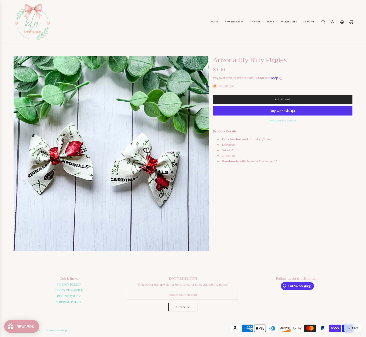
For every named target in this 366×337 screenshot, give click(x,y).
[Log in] (332, 21)
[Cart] (351, 21)
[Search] (323, 21)
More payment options (282, 121)
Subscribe (183, 307)
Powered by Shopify (58, 330)
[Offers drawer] (342, 21)
